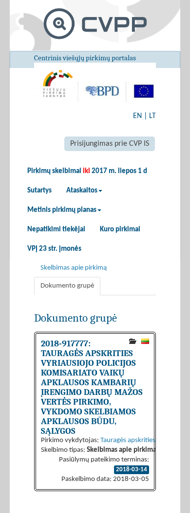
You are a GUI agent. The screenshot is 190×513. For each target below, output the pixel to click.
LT (152, 116)
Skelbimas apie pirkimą (73, 268)
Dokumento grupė (67, 286)
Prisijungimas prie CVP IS (109, 144)
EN (137, 116)
